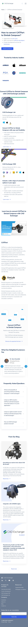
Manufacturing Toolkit (6, 589)
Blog (2, 604)
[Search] (22, 3)
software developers (19, 40)
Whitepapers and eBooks (20, 589)
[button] (14, 391)
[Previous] (2, 366)
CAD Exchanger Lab (5, 595)
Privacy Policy (4, 622)
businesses (7, 44)
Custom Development (6, 591)
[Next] (26, 366)
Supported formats (19, 587)
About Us (3, 602)
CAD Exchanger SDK (5, 593)
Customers (3, 600)
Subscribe (14, 617)
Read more (14, 569)
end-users (14, 38)
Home (2, 9)
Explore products (7, 48)
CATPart (4, 242)
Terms (9, 622)
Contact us (3, 606)
